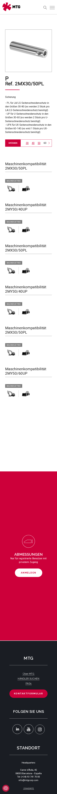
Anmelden (28, 572)
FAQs (28, 683)
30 (27, 143)
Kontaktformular (28, 693)
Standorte (28, 788)
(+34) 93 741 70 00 (30, 776)
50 (39, 143)
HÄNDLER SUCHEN (28, 678)
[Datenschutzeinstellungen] (5, 788)
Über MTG (28, 673)
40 (33, 143)
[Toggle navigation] (52, 7)
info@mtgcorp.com (28, 780)
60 (45, 143)
